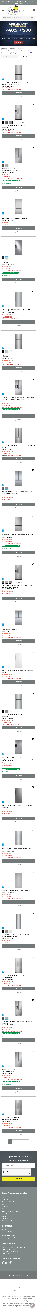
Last (26, 1141)
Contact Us (5, 1218)
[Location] (23, 10)
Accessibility (18, 1288)
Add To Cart (18, 93)
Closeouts (5, 1199)
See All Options (20, 122)
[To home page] (13, 10)
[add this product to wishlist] (33, 64)
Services (4, 1204)
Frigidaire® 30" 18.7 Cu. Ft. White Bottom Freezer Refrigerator (17, 670)
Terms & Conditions (18, 1282)
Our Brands (5, 1206)
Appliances (12, 48)
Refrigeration (20, 48)
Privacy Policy (18, 1285)
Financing (4, 1209)
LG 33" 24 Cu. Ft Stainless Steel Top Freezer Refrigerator (16, 890)
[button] (3, 10)
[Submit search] (32, 17)
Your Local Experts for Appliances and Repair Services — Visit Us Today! (18, 2)
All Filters (10, 57)
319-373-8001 (10, 1235)
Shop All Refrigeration (7, 50)
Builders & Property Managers (11, 1211)
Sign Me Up (18, 1179)
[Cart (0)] (34, 10)
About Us (4, 1214)
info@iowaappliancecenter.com (15, 1238)
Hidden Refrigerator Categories (23, 50)
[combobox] (27, 56)
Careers (4, 1216)
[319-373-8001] (28, 10)
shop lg (18, 42)
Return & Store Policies (9, 1221)
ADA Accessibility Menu (19, 1290)
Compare (19, 96)
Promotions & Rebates (8, 1202)
